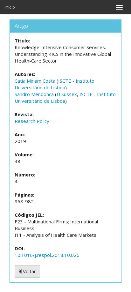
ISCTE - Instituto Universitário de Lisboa (54, 84)
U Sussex (67, 94)
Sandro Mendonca (34, 94)
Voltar (29, 271)
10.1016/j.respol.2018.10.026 (47, 255)
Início (10, 7)
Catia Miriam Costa (35, 81)
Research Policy (32, 121)
